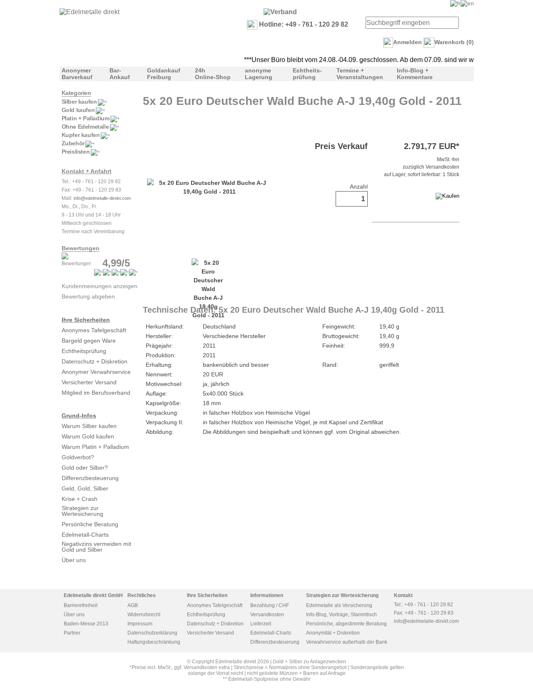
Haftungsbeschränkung (153, 642)
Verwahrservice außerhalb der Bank (346, 642)
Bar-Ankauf (120, 73)
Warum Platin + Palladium (95, 446)
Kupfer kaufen (81, 135)
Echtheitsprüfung (84, 351)
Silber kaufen (79, 101)
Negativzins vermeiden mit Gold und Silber (96, 546)
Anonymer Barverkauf (77, 73)
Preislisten (76, 151)
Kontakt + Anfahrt (87, 171)
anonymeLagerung (258, 73)
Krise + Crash (79, 498)
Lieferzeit (260, 624)
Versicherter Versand (89, 382)
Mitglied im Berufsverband (96, 392)
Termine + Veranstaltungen (359, 73)
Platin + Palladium (86, 118)
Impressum (139, 624)
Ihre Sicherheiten (86, 319)
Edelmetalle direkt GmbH (93, 595)
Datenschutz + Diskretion (94, 361)
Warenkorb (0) (454, 42)
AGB (132, 605)
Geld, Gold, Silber (85, 488)
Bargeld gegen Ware (89, 340)
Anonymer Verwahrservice (96, 371)
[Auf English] (467, 3)
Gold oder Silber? (85, 467)
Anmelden (407, 42)
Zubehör (73, 143)
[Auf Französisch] (455, 3)
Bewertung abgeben (88, 296)
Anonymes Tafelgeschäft (94, 330)
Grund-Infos (79, 415)
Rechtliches (141, 595)
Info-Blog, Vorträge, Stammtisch (341, 614)
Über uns (74, 560)
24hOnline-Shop (213, 73)
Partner (72, 633)
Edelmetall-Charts (85, 534)
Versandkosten (267, 614)
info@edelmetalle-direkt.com (102, 198)
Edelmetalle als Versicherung (339, 605)
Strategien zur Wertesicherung (82, 511)
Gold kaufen (78, 110)
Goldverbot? (78, 457)
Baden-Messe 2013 (86, 624)
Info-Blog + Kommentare (415, 73)
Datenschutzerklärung (152, 633)
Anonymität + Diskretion (333, 633)
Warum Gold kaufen (88, 436)
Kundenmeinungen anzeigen (99, 286)
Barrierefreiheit (80, 605)
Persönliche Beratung (90, 524)
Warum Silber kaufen (89, 426)
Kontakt (403, 595)
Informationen (266, 595)
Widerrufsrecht (143, 614)
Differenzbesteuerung (90, 478)
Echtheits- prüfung (307, 73)
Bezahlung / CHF (269, 605)
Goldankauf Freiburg (163, 73)
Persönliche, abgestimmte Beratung (346, 624)
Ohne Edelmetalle (85, 126)
